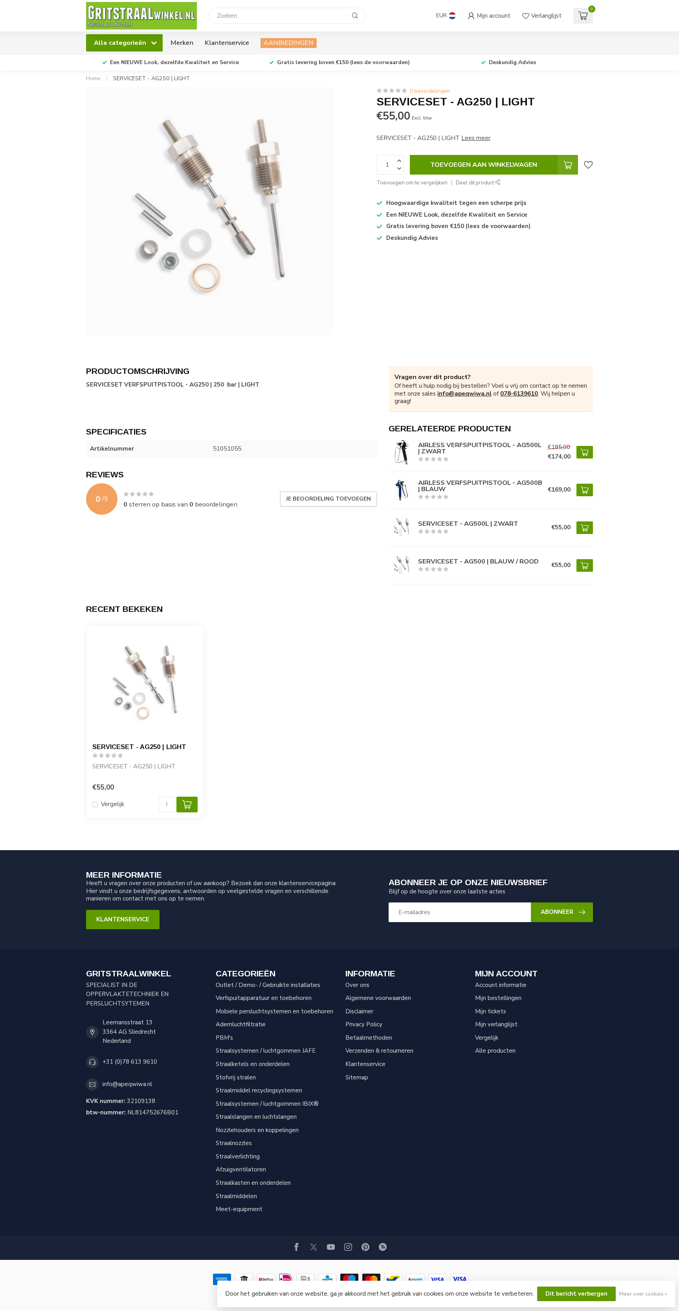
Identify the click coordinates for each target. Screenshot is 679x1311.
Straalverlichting (238, 1156)
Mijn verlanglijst (496, 1024)
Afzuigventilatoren (241, 1169)
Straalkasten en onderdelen (253, 1183)
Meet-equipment (239, 1209)
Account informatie (501, 985)
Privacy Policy (363, 1024)
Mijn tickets (490, 1011)
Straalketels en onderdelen (253, 1064)
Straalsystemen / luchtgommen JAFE (266, 1051)
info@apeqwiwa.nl (464, 394)
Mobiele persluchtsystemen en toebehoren (274, 1011)
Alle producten (495, 1051)
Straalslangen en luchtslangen (256, 1117)
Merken (182, 42)
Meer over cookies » (643, 1294)
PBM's (224, 1038)
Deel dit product (475, 182)
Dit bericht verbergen (576, 1294)
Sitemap (356, 1077)
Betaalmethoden (368, 1038)
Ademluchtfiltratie (241, 1024)
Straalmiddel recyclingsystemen (259, 1090)
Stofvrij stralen (236, 1077)
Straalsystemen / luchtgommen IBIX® (267, 1104)
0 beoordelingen (430, 91)
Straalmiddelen (236, 1196)
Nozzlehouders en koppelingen (257, 1130)
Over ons (357, 985)
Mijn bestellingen (498, 998)
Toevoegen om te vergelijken (412, 182)
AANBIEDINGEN (289, 42)
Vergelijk (112, 804)
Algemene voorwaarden (378, 998)
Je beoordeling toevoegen (328, 499)
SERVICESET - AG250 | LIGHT (151, 78)
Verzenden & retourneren (379, 1051)
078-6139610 (519, 394)
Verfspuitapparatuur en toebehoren (264, 998)
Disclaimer (359, 1011)
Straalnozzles (234, 1143)
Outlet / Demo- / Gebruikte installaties (268, 985)
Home (93, 78)
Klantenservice (227, 42)
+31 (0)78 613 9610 (130, 1062)
